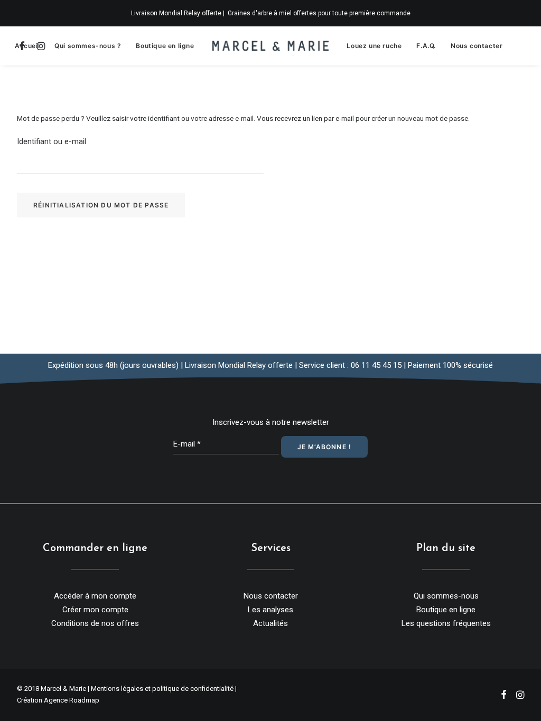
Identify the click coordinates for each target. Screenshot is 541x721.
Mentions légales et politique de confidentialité (162, 688)
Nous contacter (476, 46)
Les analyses (270, 609)
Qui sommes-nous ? (87, 46)
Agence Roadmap (71, 700)
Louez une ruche (374, 46)
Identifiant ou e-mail (51, 141)
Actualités (270, 623)
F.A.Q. (426, 46)
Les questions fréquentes (446, 623)
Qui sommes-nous (446, 596)
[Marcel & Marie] (270, 46)
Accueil (27, 46)
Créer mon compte (95, 609)
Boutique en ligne (165, 46)
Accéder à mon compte (95, 596)
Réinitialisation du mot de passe (101, 205)
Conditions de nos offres (95, 623)
